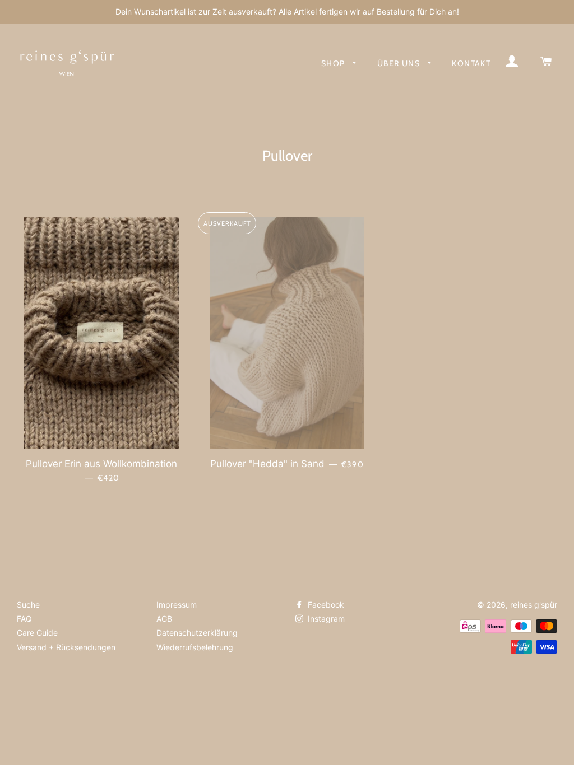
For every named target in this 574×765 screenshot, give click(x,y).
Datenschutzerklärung (197, 632)
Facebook (324, 604)
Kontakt (471, 63)
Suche (28, 604)
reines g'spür (533, 604)
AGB (164, 618)
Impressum (176, 604)
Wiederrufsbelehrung (194, 647)
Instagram (325, 618)
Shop (334, 63)
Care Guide (37, 632)
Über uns (400, 63)
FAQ (24, 618)
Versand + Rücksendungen (66, 647)
